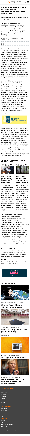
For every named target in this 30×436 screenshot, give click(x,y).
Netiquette (6, 430)
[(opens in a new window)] (14, 120)
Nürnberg (9, 261)
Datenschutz (17, 430)
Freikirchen (4, 426)
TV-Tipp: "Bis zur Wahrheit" (13, 357)
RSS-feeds (4, 408)
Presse (11, 430)
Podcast (3, 414)
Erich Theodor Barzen (12, 263)
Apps (2, 416)
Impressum (24, 430)
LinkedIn (3, 402)
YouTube (3, 394)
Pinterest (3, 396)
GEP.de (3, 420)
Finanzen (3, 261)
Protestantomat (5, 412)
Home (2, 43)
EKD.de (3, 422)
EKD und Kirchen (5, 39)
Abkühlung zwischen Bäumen (21, 165)
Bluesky (3, 398)
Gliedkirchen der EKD (7, 424)
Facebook (3, 391)
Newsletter (4, 410)
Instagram (4, 392)
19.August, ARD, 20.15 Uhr (10, 355)
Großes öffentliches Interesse (7, 165)
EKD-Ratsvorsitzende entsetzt (11, 377)
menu (2, 2)
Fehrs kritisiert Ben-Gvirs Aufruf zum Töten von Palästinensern (12, 382)
